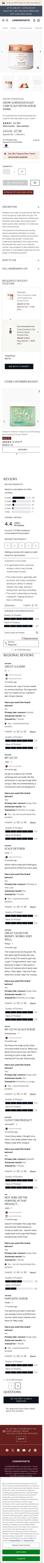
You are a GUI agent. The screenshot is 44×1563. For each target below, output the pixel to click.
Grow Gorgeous (25, 28)
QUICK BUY (22, 450)
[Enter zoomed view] (38, 68)
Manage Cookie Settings (21, 1545)
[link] (34, 20)
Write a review (9, 126)
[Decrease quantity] (6, 171)
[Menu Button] (2, 20)
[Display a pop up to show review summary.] (21, 442)
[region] (21, 1520)
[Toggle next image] (40, 51)
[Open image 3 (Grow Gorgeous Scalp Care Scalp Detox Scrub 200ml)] (38, 83)
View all (36, 140)
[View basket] (38, 20)
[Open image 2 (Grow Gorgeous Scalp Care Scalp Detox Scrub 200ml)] (23, 83)
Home (5, 28)
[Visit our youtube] (24, 1450)
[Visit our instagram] (18, 1450)
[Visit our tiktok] (29, 1450)
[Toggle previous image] (2, 51)
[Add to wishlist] (35, 183)
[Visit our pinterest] (35, 1450)
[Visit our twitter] (12, 1450)
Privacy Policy (15, 1540)
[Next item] (38, 421)
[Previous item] (4, 421)
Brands (13, 28)
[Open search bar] (7, 20)
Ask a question (23, 126)
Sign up (21, 1439)
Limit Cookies (21, 1552)
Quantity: (8, 166)
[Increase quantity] (22, 171)
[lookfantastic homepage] (21, 20)
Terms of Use (29, 1540)
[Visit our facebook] (7, 1450)
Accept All (21, 1558)
